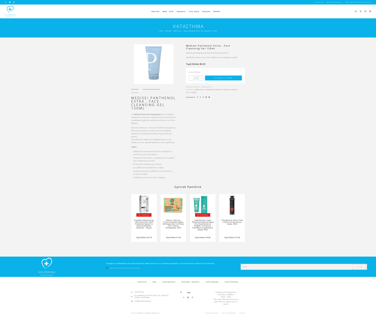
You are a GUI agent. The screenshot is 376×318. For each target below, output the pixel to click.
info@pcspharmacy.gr (335, 2)
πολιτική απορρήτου (134, 268)
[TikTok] (14, 2)
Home (161, 31)
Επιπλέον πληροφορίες (151, 89)
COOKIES (242, 313)
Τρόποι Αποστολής (231, 282)
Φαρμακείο (181, 11)
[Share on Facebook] (197, 97)
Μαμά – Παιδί (168, 11)
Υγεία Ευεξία (194, 11)
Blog (154, 282)
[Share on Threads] (203, 97)
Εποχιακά (206, 11)
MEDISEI (194, 92)
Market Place (177, 31)
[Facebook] (5, 2)
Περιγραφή (135, 89)
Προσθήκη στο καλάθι (223, 78)
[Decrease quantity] (191, 78)
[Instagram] (10, 2)
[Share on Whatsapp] (209, 97)
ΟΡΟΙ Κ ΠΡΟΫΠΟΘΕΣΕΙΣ (229, 313)
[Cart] (370, 11)
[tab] (135, 90)
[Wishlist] (365, 11)
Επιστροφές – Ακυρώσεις (190, 282)
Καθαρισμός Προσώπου (213, 90)
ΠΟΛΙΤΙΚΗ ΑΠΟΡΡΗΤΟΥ (211, 313)
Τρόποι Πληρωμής (212, 282)
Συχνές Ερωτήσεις (168, 282)
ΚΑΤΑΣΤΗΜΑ (168, 31)
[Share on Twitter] (200, 97)
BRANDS (216, 11)
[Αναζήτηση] (355, 11)
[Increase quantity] (201, 78)
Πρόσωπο (226, 90)
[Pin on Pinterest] (206, 97)
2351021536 (320, 2)
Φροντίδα (155, 11)
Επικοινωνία (142, 282)
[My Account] (360, 11)
